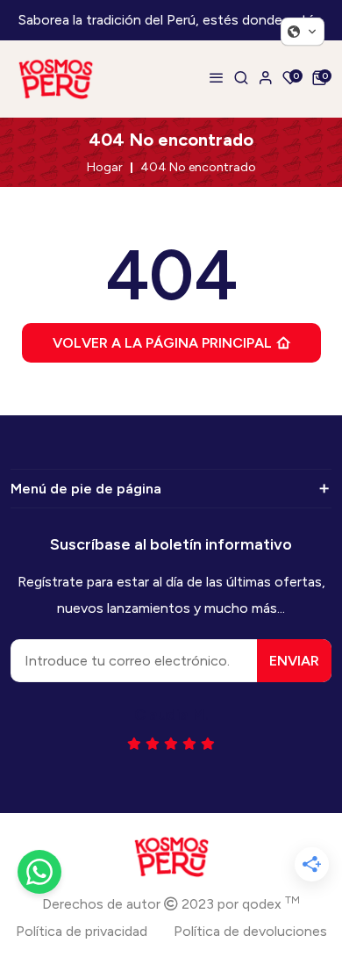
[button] (302, 32)
